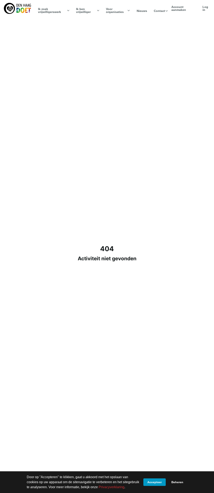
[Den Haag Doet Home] (17, 8)
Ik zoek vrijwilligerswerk (49, 10)
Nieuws (142, 11)
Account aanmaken (178, 8)
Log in (205, 8)
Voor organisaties (115, 10)
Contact (159, 10)
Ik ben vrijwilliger (83, 10)
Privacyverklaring (111, 487)
